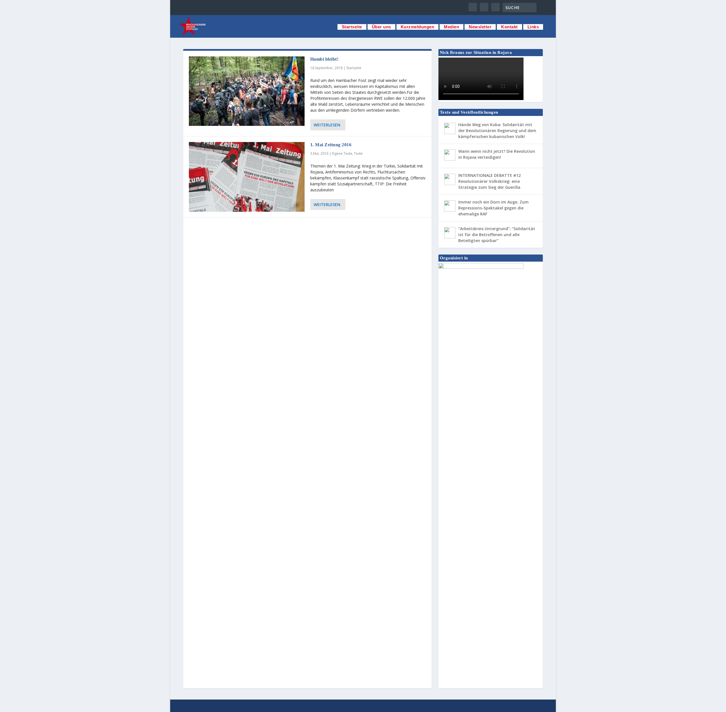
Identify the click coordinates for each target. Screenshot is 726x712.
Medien (451, 26)
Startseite (352, 26)
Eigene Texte (342, 153)
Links (533, 26)
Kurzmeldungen (417, 26)
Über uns (381, 26)
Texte (358, 153)
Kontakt (509, 26)
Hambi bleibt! (324, 59)
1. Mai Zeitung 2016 (331, 144)
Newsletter (480, 26)
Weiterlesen (327, 125)
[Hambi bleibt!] (247, 91)
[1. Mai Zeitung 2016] (247, 177)
